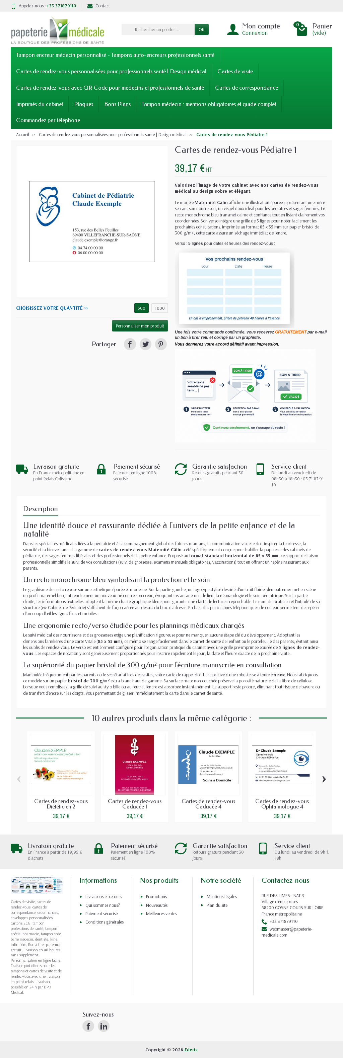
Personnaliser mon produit (140, 326)
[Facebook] (88, 1026)
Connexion (255, 32)
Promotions (156, 896)
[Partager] (130, 344)
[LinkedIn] (104, 1026)
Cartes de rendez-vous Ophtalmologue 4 (282, 804)
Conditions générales (104, 922)
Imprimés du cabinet (39, 104)
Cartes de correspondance (246, 88)
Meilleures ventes (161, 913)
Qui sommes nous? (102, 905)
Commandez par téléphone (48, 120)
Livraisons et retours (103, 896)
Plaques (83, 104)
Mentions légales (222, 896)
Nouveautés (156, 905)
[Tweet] (145, 344)
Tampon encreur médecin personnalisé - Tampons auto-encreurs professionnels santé (115, 55)
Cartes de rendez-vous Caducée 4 (208, 804)
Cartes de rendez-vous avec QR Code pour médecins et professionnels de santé (110, 88)
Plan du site (217, 905)
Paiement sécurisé (101, 913)
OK (202, 29)
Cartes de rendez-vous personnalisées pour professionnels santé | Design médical (111, 71)
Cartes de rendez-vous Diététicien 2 (61, 804)
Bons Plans (117, 104)
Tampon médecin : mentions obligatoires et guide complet (209, 104)
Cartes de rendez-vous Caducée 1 (134, 804)
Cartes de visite (235, 71)
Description (40, 508)
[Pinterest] (161, 344)
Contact (102, 6)
